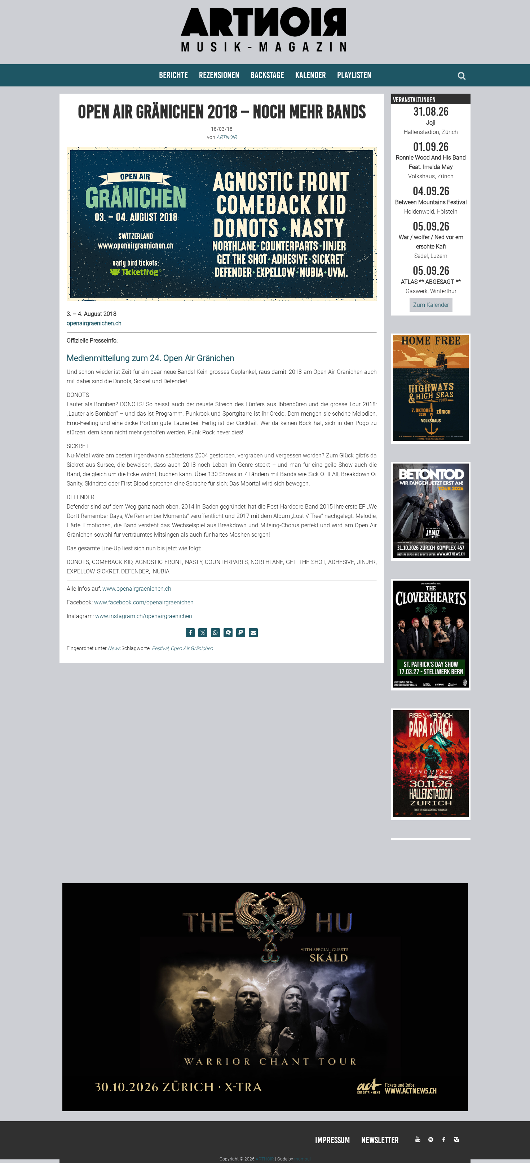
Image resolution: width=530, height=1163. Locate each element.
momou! (302, 1159)
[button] (190, 632)
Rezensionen (219, 75)
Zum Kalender (431, 304)
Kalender (310, 75)
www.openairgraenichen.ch (136, 588)
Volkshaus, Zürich (431, 160)
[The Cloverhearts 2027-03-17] (431, 685)
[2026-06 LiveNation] (431, 438)
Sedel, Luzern (431, 240)
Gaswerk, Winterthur (431, 280)
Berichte (173, 75)
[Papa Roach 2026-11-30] (431, 815)
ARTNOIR (265, 1159)
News (114, 648)
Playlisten (354, 75)
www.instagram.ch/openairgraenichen (143, 616)
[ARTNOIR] (265, 55)
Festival (160, 648)
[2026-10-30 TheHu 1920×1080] (265, 1109)
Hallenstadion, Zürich (431, 120)
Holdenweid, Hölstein (431, 200)
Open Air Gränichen (192, 648)
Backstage (267, 75)
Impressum (332, 1140)
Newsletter (380, 1140)
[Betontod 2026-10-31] (431, 556)
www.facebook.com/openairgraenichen (144, 602)
